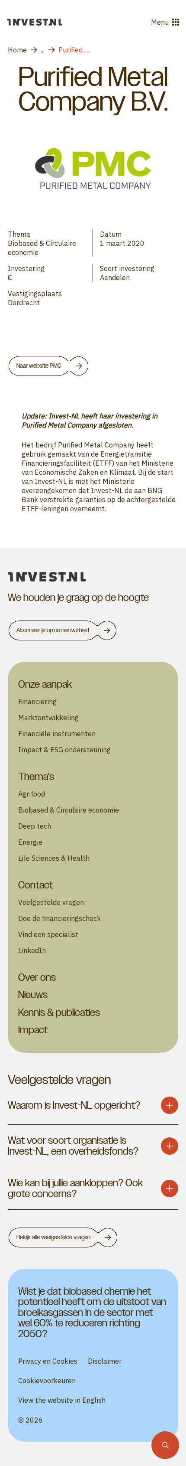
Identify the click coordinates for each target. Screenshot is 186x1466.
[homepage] (93, 577)
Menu (160, 21)
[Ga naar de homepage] (34, 22)
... (43, 49)
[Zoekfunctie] (165, 1445)
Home (17, 49)
